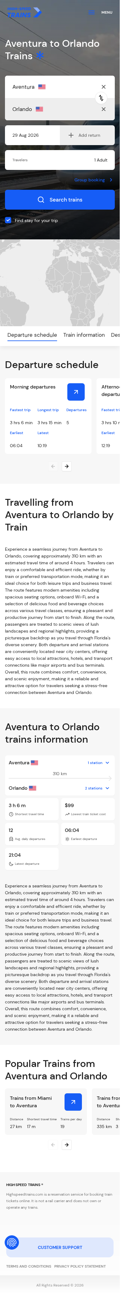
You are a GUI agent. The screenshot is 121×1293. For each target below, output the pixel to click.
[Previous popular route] (53, 1145)
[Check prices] (76, 392)
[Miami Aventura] (73, 1102)
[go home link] (24, 12)
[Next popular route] (67, 1145)
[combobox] (42, 87)
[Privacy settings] (12, 1242)
